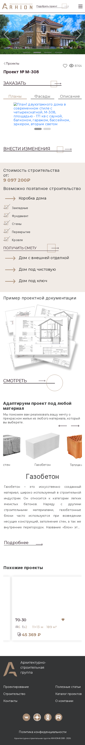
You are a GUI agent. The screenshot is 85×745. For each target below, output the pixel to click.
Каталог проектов (68, 694)
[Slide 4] (58, 52)
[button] (42, 198)
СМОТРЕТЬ (15, 380)
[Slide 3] (48, 52)
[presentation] (63, 426)
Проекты (12, 63)
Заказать (14, 83)
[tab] (42, 450)
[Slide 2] (37, 52)
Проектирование (16, 687)
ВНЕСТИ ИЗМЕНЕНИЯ (26, 148)
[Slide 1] (26, 52)
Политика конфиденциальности (42, 732)
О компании (64, 701)
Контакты (10, 701)
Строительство (14, 694)
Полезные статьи (68, 687)
